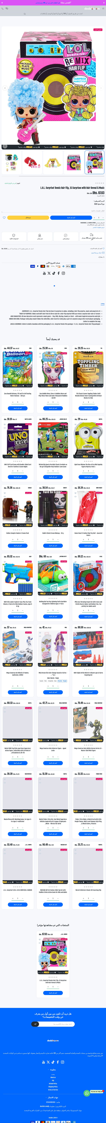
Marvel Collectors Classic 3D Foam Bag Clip (88, 890)
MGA (66, 627)
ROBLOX (29, 488)
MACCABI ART (64, 845)
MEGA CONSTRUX (27, 627)
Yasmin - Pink (43, 681)
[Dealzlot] (92, 8)
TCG (101, 348)
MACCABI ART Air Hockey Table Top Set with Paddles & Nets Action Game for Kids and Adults (53, 891)
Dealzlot (51, 1118)
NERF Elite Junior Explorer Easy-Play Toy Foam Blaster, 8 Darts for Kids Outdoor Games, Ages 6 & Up (17, 604)
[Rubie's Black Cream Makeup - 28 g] (53, 509)
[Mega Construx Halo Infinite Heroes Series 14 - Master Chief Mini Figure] (88, 724)
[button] (7, 8)
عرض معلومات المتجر (98, 227)
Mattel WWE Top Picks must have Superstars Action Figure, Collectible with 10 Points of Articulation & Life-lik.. (18, 750)
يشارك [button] (100, 257)
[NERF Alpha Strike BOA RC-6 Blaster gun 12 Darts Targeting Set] (88, 649)
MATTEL (100, 419)
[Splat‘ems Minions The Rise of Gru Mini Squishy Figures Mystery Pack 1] (88, 440)
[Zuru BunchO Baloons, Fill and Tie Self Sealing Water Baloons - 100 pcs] (18, 369)
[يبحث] (25, 14)
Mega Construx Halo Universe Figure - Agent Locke (53, 749)
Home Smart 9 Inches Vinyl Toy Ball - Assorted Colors (88, 534)
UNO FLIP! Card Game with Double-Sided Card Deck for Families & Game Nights (17, 465)
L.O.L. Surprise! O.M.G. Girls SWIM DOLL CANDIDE (17, 890)
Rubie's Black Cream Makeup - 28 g (53, 533)
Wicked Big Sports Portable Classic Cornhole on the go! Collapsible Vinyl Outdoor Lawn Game (53, 465)
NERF (30, 556)
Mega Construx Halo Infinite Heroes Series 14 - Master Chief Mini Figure (88, 749)
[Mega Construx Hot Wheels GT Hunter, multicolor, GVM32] (18, 649)
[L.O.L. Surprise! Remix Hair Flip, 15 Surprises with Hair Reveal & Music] (53, 955)
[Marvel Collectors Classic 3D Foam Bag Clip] (88, 866)
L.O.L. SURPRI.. (28, 845)
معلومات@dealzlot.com (47, 1106)
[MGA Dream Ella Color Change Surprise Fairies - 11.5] (53, 649)
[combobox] (52, 14)
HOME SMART (99, 488)
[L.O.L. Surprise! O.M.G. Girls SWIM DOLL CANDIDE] (18, 866)
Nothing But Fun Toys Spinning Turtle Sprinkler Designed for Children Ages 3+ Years (53, 603)
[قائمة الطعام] (103, 8)
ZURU (65, 348)
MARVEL (100, 845)
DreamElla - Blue (52, 681)
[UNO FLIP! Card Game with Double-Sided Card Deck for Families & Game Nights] (18, 440)
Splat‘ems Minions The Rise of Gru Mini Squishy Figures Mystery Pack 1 (88, 465)
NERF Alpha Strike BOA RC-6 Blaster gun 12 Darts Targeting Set (88, 674)
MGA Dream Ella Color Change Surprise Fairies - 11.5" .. (53, 674)
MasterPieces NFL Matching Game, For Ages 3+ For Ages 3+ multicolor (17, 820)
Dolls (95, 204)
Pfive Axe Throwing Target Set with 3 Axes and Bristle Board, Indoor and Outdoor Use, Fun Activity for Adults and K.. (88, 604)
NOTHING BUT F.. (63, 556)
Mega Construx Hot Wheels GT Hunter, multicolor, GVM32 (17, 674)
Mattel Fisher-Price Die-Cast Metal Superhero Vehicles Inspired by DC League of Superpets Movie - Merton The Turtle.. (53, 821)
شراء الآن (28, 217)
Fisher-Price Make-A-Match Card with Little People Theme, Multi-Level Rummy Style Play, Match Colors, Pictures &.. (88, 821)
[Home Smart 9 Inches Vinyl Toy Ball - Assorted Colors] (88, 509)
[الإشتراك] (35, 1024)
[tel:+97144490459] (3, 8)
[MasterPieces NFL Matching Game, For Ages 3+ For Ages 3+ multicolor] (18, 795)
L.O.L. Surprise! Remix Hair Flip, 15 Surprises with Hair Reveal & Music (53, 981)
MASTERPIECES (28, 774)
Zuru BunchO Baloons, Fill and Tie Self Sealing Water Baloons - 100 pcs (17, 395)
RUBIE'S (65, 488)
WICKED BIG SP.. (63, 419)
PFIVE (101, 556)
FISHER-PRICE (99, 774)
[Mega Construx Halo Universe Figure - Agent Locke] (53, 724)
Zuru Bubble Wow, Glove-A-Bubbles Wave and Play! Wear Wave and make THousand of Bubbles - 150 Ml (53, 396)
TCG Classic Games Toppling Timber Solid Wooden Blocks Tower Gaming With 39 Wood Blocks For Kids (88, 396)
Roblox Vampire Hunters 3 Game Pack (17, 533)
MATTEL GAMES (28, 419)
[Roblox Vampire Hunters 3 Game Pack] (18, 509)
